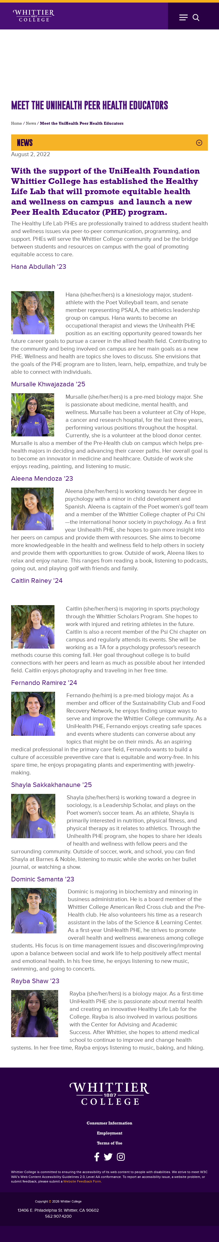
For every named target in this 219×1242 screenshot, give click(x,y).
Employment (109, 1133)
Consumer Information (109, 1123)
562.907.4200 (58, 1216)
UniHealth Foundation (154, 171)
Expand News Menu (199, 143)
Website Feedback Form (82, 1181)
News (31, 124)
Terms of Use (109, 1143)
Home (16, 124)
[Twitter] (108, 1157)
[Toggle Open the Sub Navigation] (192, 16)
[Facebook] (96, 1157)
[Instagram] (121, 1157)
